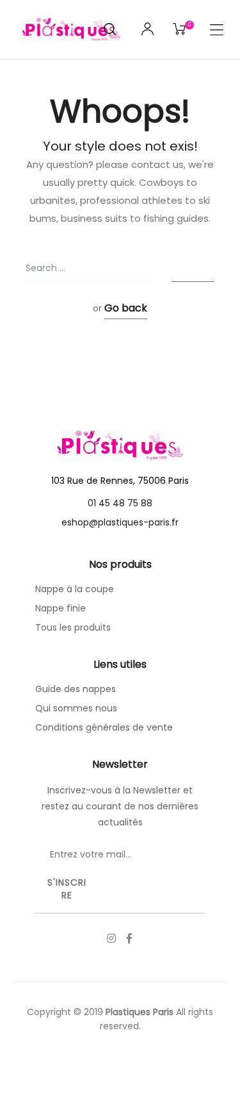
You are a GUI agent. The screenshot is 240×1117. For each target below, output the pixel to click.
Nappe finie (60, 608)
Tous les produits (73, 627)
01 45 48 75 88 (120, 503)
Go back (125, 308)
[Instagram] (111, 938)
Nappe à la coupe (74, 589)
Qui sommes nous (76, 708)
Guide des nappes (75, 689)
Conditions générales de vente (104, 727)
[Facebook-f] (129, 938)
